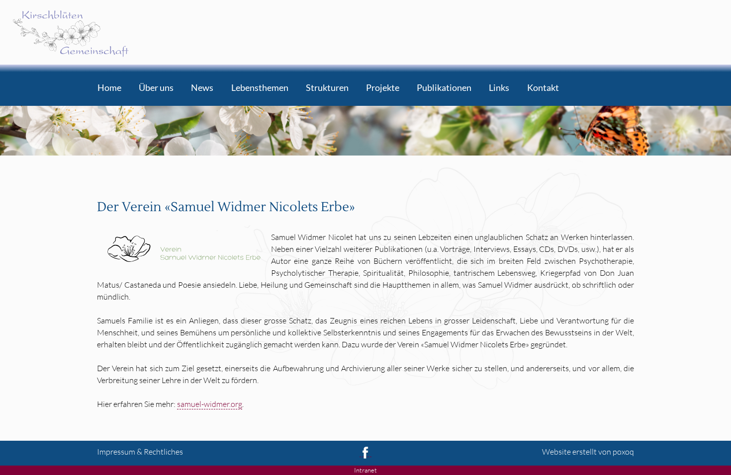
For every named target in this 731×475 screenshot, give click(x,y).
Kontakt (543, 88)
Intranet (365, 470)
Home (109, 88)
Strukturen (327, 88)
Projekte (382, 88)
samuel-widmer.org (209, 404)
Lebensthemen (259, 88)
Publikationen (444, 88)
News (202, 88)
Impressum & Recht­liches (140, 452)
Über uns (156, 88)
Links (499, 88)
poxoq (623, 452)
